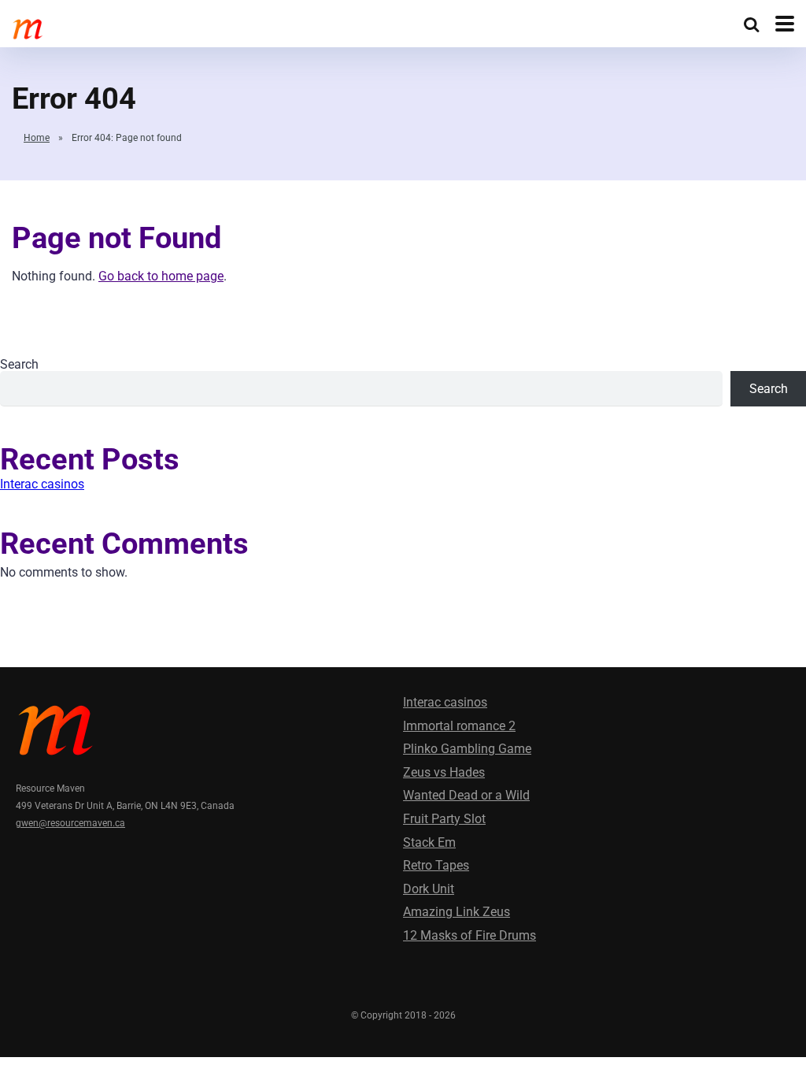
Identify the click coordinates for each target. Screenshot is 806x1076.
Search (19, 364)
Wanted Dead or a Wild (466, 795)
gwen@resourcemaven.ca (70, 823)
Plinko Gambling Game (467, 748)
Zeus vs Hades (444, 772)
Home (37, 137)
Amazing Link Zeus (456, 911)
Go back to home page (161, 276)
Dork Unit (428, 888)
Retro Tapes (436, 865)
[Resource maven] (114, 27)
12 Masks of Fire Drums (469, 935)
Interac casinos (42, 484)
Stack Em (429, 842)
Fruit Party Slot (444, 818)
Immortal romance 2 (459, 725)
